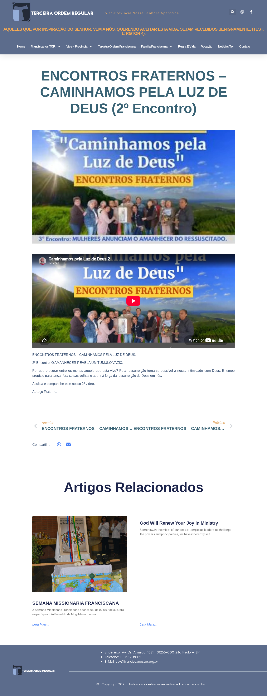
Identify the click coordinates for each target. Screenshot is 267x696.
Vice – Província (76, 46)
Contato (244, 46)
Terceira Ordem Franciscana (116, 46)
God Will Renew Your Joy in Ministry (179, 523)
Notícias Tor (226, 46)
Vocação (206, 46)
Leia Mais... (40, 624)
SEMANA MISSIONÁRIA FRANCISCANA (75, 603)
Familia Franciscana (154, 46)
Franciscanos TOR (43, 46)
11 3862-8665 (130, 657)
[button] (232, 12)
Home (21, 46)
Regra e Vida (186, 46)
